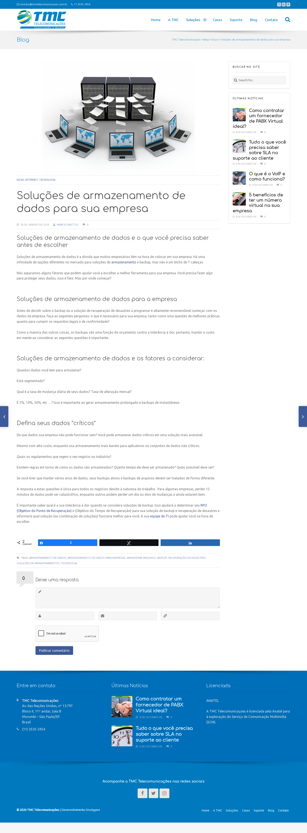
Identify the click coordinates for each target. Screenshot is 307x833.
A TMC (173, 20)
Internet (31, 179)
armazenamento (123, 262)
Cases (217, 20)
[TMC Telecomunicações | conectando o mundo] (42, 11)
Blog (253, 20)
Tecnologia (47, 179)
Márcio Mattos (68, 224)
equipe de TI (159, 516)
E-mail (102, 616)
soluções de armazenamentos (38, 563)
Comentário (40, 591)
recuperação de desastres (187, 557)
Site (165, 616)
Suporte (236, 20)
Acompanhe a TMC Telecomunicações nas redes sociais (153, 781)
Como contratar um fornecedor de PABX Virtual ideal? (159, 704)
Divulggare (93, 809)
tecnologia (69, 563)
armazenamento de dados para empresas (96, 557)
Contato (271, 20)
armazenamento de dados (47, 557)
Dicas (20, 179)
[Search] (287, 19)
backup (162, 557)
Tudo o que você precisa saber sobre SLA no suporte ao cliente (164, 734)
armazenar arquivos (141, 557)
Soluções (232, 810)
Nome (40, 616)
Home (156, 20)
